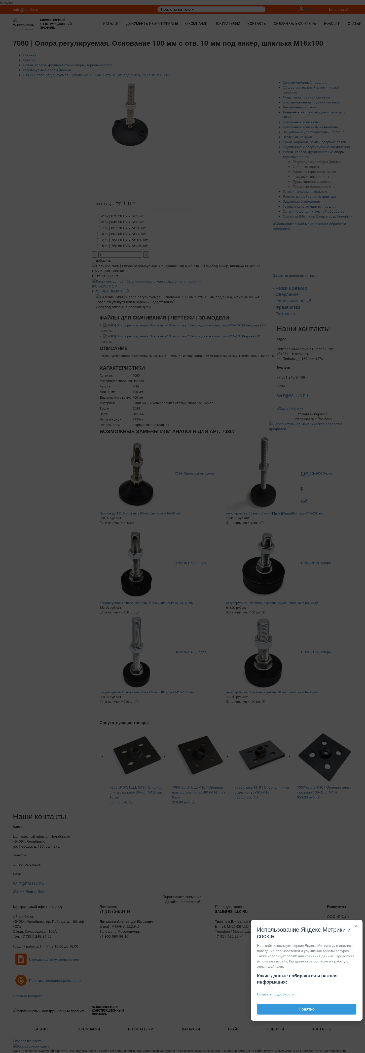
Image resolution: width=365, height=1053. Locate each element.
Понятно (307, 1009)
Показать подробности (275, 993)
